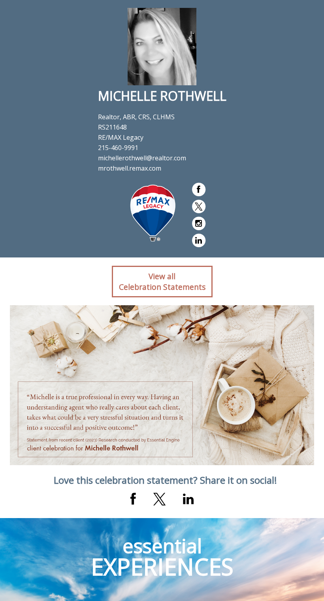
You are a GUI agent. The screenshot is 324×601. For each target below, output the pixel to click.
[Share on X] (159, 499)
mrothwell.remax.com (129, 168)
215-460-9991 (118, 147)
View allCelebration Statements (162, 281)
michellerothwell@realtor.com (142, 158)
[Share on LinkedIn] (188, 499)
